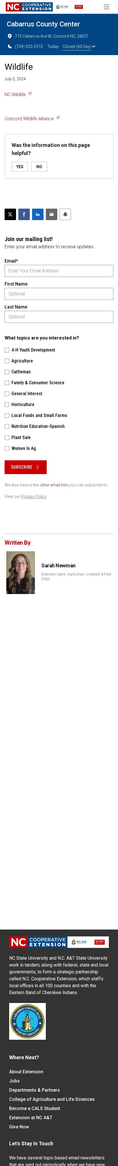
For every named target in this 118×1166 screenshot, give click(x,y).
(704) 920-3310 (29, 46)
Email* (11, 261)
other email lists (54, 485)
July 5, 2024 (15, 79)
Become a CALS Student (34, 1108)
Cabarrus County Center (43, 24)
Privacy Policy (34, 496)
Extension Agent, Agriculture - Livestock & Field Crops (76, 576)
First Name (16, 284)
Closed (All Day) (77, 46)
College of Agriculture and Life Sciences (52, 1099)
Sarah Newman (58, 565)
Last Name (16, 307)
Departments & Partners (34, 1090)
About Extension (26, 1071)
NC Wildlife (15, 94)
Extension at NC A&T (30, 1117)
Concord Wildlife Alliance (29, 118)
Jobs (14, 1081)
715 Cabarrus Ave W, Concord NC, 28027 (51, 36)
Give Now (19, 1127)
